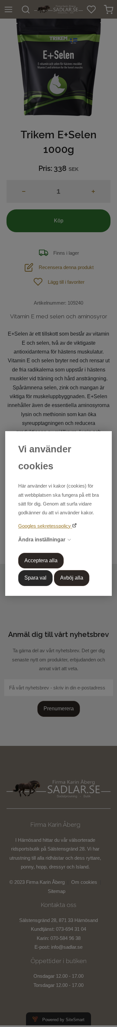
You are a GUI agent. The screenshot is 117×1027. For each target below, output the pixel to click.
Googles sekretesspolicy (45, 526)
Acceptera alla (41, 560)
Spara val (35, 578)
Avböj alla (71, 578)
